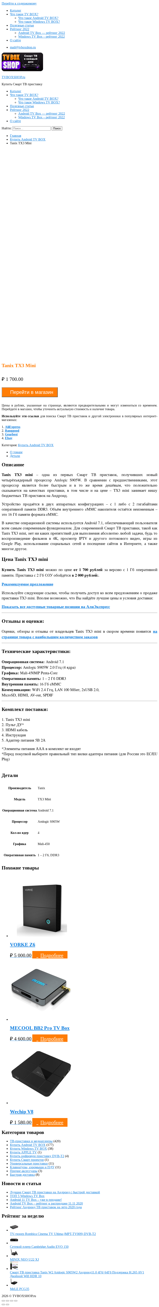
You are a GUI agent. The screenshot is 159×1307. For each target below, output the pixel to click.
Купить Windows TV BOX (28, 1148)
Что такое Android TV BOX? (38, 18)
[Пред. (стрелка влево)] (3, 1304)
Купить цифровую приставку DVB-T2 (37, 1156)
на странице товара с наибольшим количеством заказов (79, 634)
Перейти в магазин (31, 392)
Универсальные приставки (29, 1163)
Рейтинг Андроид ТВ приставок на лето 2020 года (46, 1207)
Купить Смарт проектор (27, 1160)
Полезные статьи (22, 25)
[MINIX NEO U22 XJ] (14, 1256)
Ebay (8, 438)
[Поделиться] (7, 1300)
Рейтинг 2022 (19, 29)
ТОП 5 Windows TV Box (27, 1196)
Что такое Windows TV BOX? (39, 21)
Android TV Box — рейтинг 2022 (41, 33)
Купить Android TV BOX (28, 139)
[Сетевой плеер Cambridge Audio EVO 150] (14, 1243)
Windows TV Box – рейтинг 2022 (41, 36)
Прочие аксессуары (23, 1171)
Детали (15, 456)
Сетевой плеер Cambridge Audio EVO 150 (39, 1246)
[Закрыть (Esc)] (3, 1300)
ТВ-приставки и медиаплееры (31, 1141)
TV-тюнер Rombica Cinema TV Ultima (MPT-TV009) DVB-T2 (53, 1234)
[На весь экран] (11, 1300)
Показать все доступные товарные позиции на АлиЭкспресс (56, 606)
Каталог (15, 10)
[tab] (83, 452)
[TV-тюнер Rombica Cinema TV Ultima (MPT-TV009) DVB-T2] (14, 1230)
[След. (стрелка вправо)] (7, 1304)
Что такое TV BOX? (24, 14)
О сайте (15, 40)
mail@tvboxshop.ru (23, 47)
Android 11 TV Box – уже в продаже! (36, 1199)
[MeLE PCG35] (14, 1285)
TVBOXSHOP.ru (13, 77)
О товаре (16, 452)
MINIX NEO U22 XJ (24, 1259)
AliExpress (12, 427)
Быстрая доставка (22, 1174)
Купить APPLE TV (23, 1152)
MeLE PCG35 (19, 1289)
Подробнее (51, 955)
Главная (15, 135)
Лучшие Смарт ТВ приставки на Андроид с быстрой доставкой (55, 1192)
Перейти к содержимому (19, 3)
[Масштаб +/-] (15, 1300)
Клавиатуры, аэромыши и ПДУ (32, 1167)
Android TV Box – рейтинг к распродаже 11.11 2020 (46, 1203)
